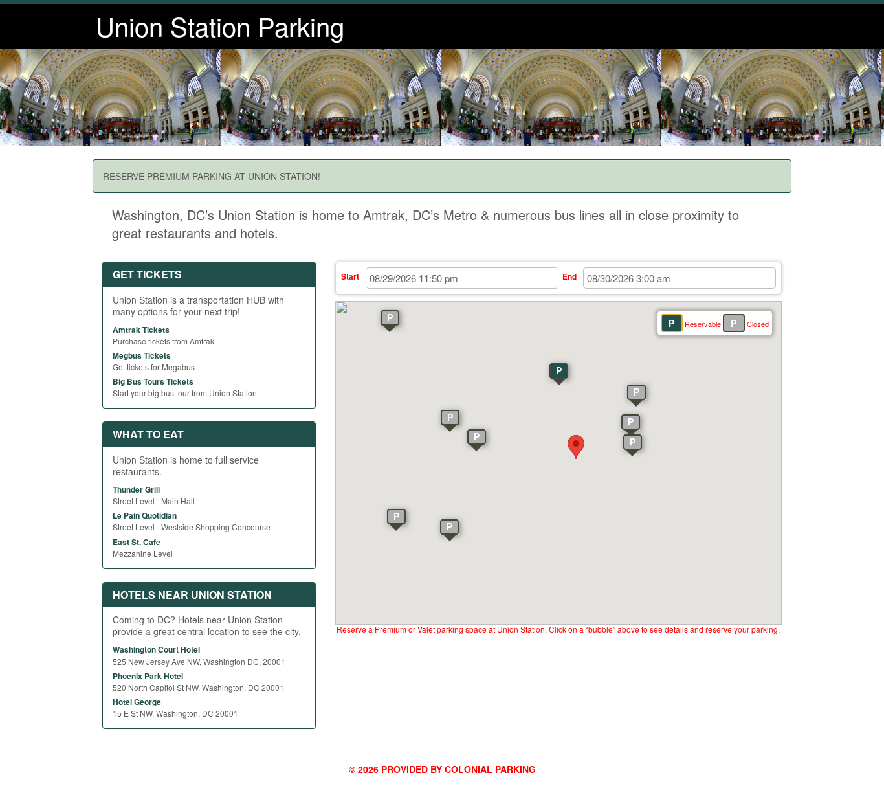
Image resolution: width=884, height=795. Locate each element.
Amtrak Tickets (141, 329)
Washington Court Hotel (156, 649)
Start (350, 276)
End (569, 276)
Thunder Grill (136, 489)
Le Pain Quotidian (145, 515)
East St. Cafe (136, 542)
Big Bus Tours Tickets (153, 381)
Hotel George (137, 702)
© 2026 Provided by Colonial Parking (442, 769)
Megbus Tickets (142, 355)
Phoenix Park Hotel (148, 676)
